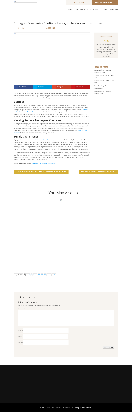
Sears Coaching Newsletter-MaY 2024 (35, 231)
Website (20, 343)
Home (70, 9)
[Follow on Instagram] (104, 59)
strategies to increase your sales (43, 163)
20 (42, 275)
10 (39, 275)
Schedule (96, 9)
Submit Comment (108, 347)
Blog (89, 9)
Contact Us (113, 9)
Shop (105, 9)
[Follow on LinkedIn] (112, 59)
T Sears (22, 28)
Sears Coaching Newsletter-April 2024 (35, 254)
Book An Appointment (104, 2)
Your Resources (92, 381)
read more (20, 219)
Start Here (79, 9)
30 (45, 275)
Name (20, 331)
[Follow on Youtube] (108, 59)
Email (20, 337)
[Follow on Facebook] (100, 59)
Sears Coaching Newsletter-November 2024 (38, 209)
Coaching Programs (93, 388)
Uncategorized (31, 212)
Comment (21, 309)
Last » (54, 275)
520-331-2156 (79, 2)
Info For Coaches (92, 384)
